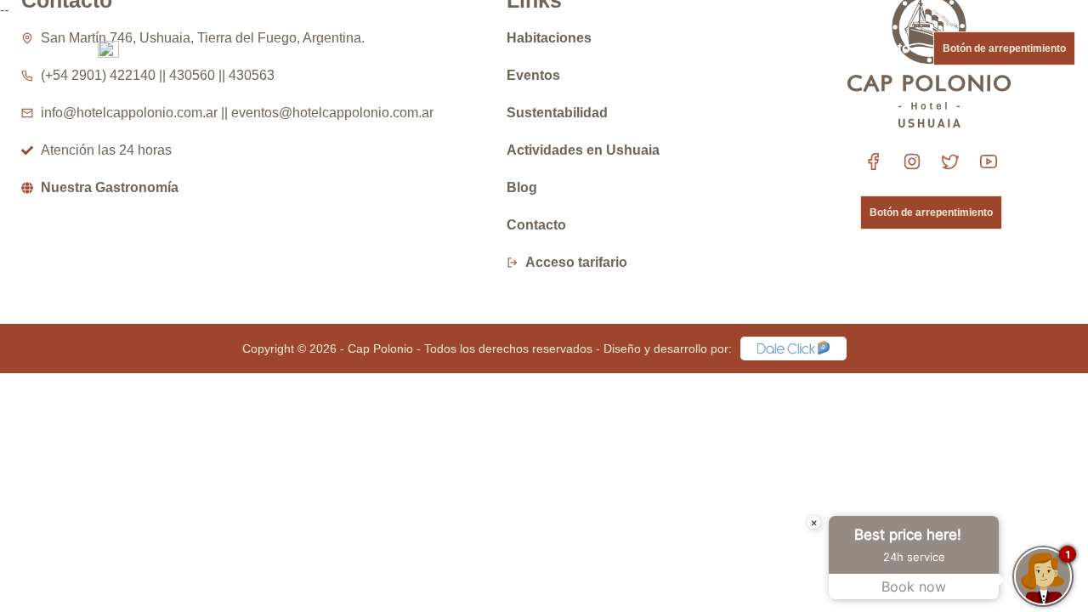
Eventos (437, 48)
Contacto (880, 48)
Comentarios (731, 48)
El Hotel (253, 48)
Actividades (526, 48)
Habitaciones (344, 48)
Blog (811, 48)
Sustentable (627, 48)
